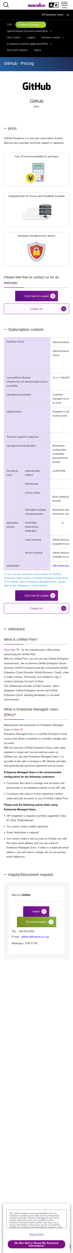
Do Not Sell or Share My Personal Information (36, 1244)
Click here (9, 649)
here (16, 729)
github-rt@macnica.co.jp (35, 936)
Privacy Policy (36, 1234)
